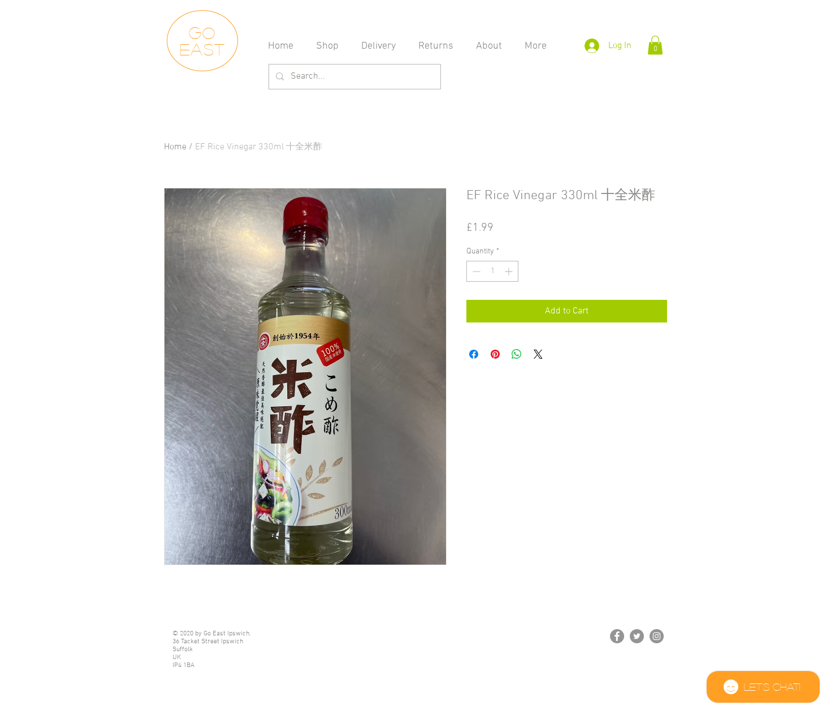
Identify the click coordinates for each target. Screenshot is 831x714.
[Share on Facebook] (474, 354)
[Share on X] (538, 354)
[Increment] (510, 271)
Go (203, 32)
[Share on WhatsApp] (516, 354)
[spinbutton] (492, 271)
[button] (655, 45)
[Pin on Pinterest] (495, 354)
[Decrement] (475, 271)
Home (175, 147)
